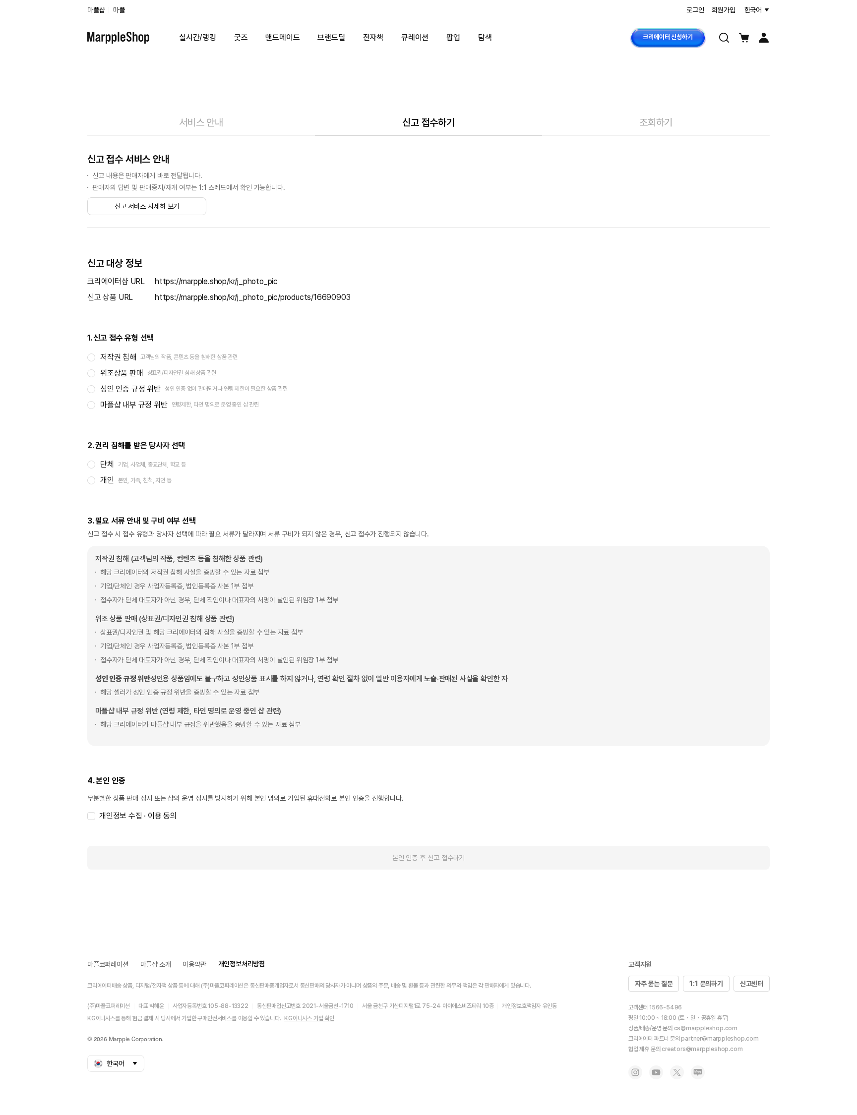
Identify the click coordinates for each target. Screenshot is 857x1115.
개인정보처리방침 (241, 964)
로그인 (695, 10)
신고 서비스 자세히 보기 (147, 206)
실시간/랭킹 (197, 37)
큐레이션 (414, 37)
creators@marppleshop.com (702, 1049)
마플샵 (96, 10)
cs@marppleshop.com (705, 1028)
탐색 (485, 37)
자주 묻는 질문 (654, 984)
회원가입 (723, 10)
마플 (119, 10)
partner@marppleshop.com (719, 1038)
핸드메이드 (282, 37)
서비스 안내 (201, 122)
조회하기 (656, 122)
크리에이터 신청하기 (667, 37)
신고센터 (751, 984)
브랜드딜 (331, 37)
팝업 (453, 37)
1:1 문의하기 (706, 984)
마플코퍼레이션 (107, 964)
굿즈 (241, 37)
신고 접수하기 (428, 122)
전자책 (373, 37)
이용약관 (194, 964)
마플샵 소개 (155, 964)
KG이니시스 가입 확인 (309, 1018)
